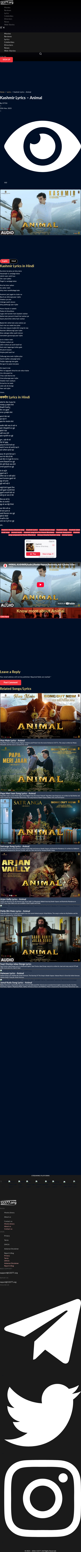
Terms (6, 1240)
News (6, 22)
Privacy (7, 1236)
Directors (8, 19)
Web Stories (9, 25)
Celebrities (8, 16)
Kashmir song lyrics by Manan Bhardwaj (39, 532)
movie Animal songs (47, 530)
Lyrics (6, 13)
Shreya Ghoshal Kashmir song (49, 535)
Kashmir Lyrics (31, 530)
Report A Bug (9, 1253)
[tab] (4, 261)
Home (2, 92)
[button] (40, 28)
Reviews (7, 10)
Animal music (17, 532)
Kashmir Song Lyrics (63, 532)
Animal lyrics (67, 535)
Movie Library (9, 1213)
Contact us (8, 1221)
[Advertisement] (40, 76)
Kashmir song (62, 530)
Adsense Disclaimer (11, 1249)
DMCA (6, 1244)
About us (7, 1217)
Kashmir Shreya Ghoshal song (13, 530)
